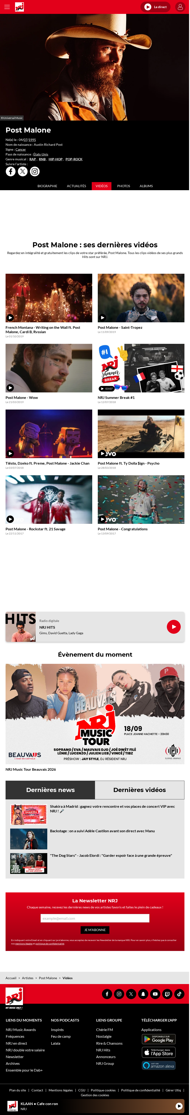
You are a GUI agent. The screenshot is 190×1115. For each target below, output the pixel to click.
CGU (81, 1090)
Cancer (21, 149)
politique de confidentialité (49, 943)
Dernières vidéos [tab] (139, 790)
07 (25, 140)
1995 (32, 140)
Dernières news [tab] (50, 790)
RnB (42, 159)
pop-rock (74, 159)
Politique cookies (103, 1090)
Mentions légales (61, 1090)
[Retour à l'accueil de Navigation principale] (19, 7)
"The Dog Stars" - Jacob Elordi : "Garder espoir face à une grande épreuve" (111, 855)
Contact (37, 1090)
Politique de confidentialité (140, 1090)
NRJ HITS (47, 627)
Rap (32, 159)
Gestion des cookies (95, 1095)
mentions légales (23, 943)
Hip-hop (56, 159)
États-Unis (40, 154)
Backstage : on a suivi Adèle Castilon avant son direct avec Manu (102, 831)
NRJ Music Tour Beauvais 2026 (31, 769)
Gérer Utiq (173, 1090)
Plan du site (17, 1090)
